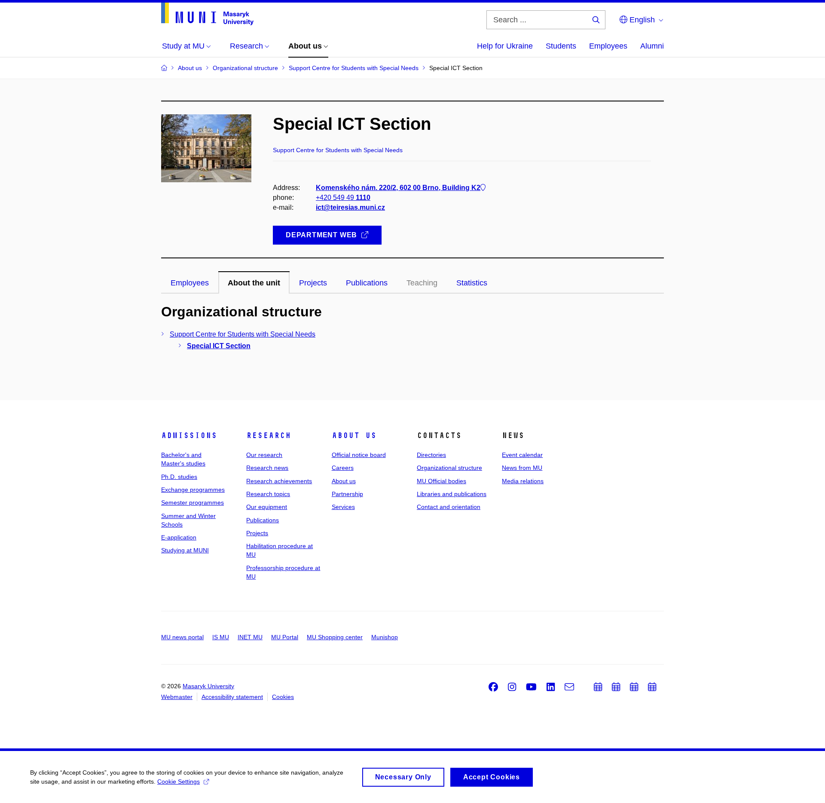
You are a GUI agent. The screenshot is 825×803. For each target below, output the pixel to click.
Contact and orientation (448, 506)
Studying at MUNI (185, 550)
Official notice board (359, 454)
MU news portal (182, 637)
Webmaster (176, 696)
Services (343, 506)
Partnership (347, 493)
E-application (178, 537)
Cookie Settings (178, 781)
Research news (267, 467)
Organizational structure (449, 467)
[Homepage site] (207, 14)
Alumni (652, 46)
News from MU (522, 467)
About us (354, 435)
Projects (257, 533)
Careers (343, 467)
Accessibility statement (232, 696)
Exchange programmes (193, 489)
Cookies (283, 696)
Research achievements (279, 481)
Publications (262, 520)
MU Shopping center (335, 637)
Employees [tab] (190, 283)
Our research (264, 454)
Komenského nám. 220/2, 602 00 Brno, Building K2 (398, 187)
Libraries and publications (451, 493)
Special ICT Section (219, 345)
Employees (608, 46)
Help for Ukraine (505, 46)
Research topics (268, 493)
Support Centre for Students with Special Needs (242, 334)
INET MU (250, 637)
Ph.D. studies (179, 476)
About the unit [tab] (254, 283)
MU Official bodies (441, 481)
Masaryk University (208, 686)
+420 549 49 (343, 197)
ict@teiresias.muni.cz (350, 207)
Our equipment (266, 506)
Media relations (523, 481)
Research (268, 435)
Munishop (384, 637)
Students (561, 46)
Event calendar (522, 454)
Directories (431, 454)
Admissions (189, 435)
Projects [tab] (313, 283)
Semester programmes (192, 502)
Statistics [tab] (471, 283)
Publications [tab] (367, 283)
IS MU (220, 637)
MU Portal (284, 637)
